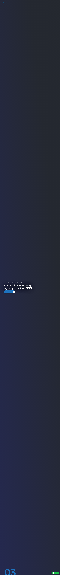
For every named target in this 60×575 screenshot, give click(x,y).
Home (19, 2)
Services (27, 2)
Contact (40, 2)
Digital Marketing (1, 288)
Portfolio (32, 2)
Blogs (36, 2)
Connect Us (9, 294)
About (23, 2)
